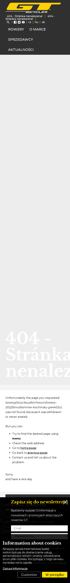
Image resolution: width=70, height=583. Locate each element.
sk (43, 22)
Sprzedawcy (20, 39)
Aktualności (21, 50)
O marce (37, 29)
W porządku (55, 575)
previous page (37, 452)
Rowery (16, 29)
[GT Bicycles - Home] (33, 8)
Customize (29, 575)
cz (29, 22)
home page (28, 448)
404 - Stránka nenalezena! (24, 16)
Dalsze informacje (15, 568)
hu (36, 22)
